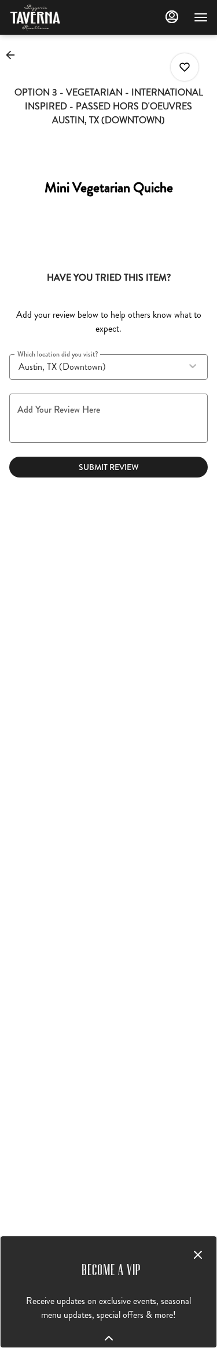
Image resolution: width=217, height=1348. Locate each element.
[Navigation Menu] (201, 17)
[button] (14, 55)
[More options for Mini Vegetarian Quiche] (184, 67)
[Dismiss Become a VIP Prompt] (198, 1255)
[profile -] (172, 17)
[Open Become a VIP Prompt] (109, 1338)
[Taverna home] (61, 17)
